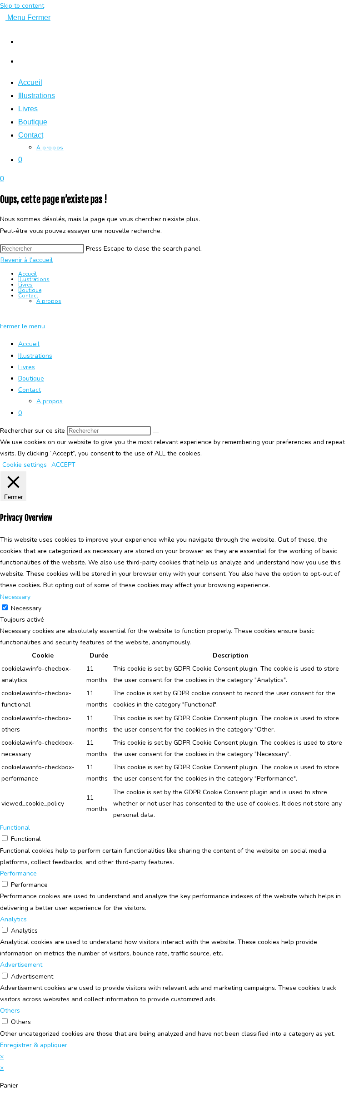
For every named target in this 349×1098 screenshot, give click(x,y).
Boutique (29, 290)
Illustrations (34, 279)
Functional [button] (15, 827)
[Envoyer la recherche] (156, 433)
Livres (25, 284)
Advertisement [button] (21, 964)
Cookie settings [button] (24, 464)
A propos (48, 301)
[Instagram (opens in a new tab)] (22, 40)
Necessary (26, 608)
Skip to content (22, 5)
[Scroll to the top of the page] (2, 315)
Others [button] (10, 1010)
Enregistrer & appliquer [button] (33, 1045)
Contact (28, 295)
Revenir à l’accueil (26, 260)
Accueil (27, 273)
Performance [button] (18, 873)
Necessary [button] (15, 597)
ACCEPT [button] (63, 464)
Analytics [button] (13, 919)
